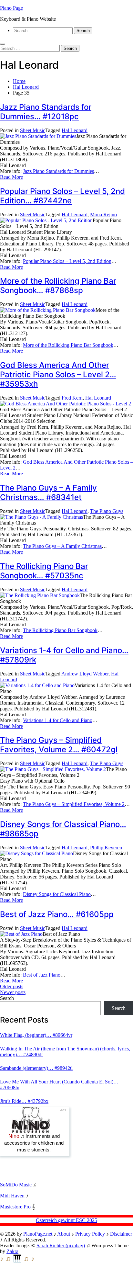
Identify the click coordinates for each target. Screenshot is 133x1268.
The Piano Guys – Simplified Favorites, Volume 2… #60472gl (59, 744)
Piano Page (11, 8)
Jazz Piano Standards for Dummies (58, 171)
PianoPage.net (37, 1234)
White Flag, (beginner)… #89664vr (36, 1035)
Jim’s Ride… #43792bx (24, 1101)
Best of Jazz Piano (41, 975)
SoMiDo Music (16, 1184)
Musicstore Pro (15, 1206)
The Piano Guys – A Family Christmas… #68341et (48, 492)
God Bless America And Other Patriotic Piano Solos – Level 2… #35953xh (58, 374)
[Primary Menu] (2, 44)
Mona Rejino (103, 214)
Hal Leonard (74, 130)
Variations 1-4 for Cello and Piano (57, 720)
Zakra (12, 1251)
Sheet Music (32, 130)
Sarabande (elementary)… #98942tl (36, 1068)
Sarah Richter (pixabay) (60, 1245)
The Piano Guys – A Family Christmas (62, 546)
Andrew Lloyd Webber (84, 673)
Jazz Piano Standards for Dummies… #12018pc (45, 111)
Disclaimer (121, 1234)
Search (7, 998)
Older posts (11, 986)
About (63, 1234)
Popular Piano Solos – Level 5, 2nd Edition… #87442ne (62, 196)
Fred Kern (72, 398)
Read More (11, 177)
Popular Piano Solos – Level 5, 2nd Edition (67, 261)
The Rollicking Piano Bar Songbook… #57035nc (44, 570)
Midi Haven (13, 1195)
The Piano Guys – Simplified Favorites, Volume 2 (74, 804)
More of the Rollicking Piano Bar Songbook (68, 345)
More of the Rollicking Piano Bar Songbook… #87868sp (58, 285)
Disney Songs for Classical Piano (57, 894)
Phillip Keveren (106, 847)
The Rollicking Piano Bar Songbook (60, 630)
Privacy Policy (90, 1234)
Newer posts (13, 992)
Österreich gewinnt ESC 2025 (66, 1220)
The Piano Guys (106, 511)
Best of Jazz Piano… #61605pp (57, 914)
